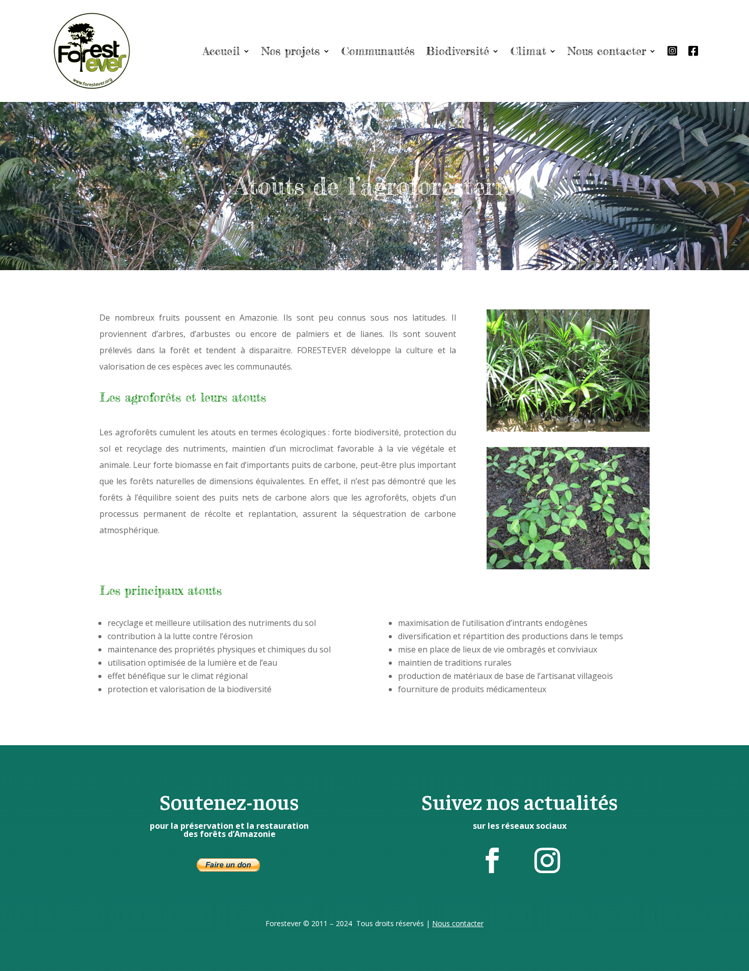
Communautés (378, 51)
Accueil (221, 51)
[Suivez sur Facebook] (492, 860)
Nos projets (290, 51)
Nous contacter (607, 51)
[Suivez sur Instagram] (547, 860)
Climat (528, 51)
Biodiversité (457, 51)
